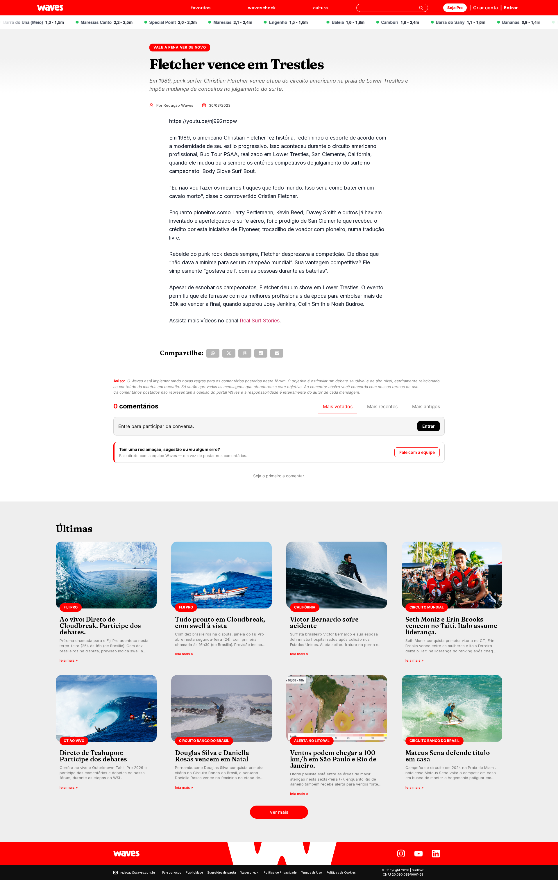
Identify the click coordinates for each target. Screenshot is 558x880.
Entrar (511, 7)
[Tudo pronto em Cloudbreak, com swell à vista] (221, 604)
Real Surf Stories (260, 320)
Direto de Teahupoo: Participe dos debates (93, 756)
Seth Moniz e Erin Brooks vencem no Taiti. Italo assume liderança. (451, 625)
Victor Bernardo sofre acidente (324, 622)
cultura (320, 7)
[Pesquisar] (421, 7)
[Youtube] (418, 853)
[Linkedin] (436, 853)
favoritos (201, 7)
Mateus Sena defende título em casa (447, 756)
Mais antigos (426, 406)
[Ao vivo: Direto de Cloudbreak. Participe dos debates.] (106, 604)
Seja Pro (455, 7)
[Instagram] (401, 853)
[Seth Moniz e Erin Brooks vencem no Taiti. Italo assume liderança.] (452, 604)
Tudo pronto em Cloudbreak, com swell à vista (220, 622)
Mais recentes (382, 406)
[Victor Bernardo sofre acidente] (336, 604)
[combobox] (392, 8)
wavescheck (262, 7)
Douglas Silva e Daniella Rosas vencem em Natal (212, 756)
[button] (212, 353)
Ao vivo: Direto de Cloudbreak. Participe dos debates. (100, 625)
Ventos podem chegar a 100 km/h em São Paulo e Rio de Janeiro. (333, 759)
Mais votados (338, 406)
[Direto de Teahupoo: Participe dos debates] (106, 737)
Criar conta (485, 7)
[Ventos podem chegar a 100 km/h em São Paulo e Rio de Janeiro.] (336, 737)
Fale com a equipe (417, 452)
